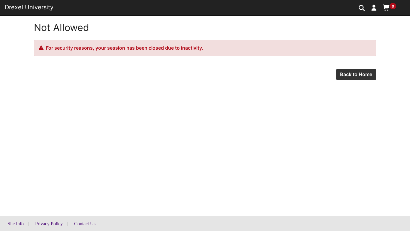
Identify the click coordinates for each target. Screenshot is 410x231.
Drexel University (29, 7)
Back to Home (356, 74)
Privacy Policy (49, 223)
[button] (374, 7)
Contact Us (84, 223)
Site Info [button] (16, 223)
